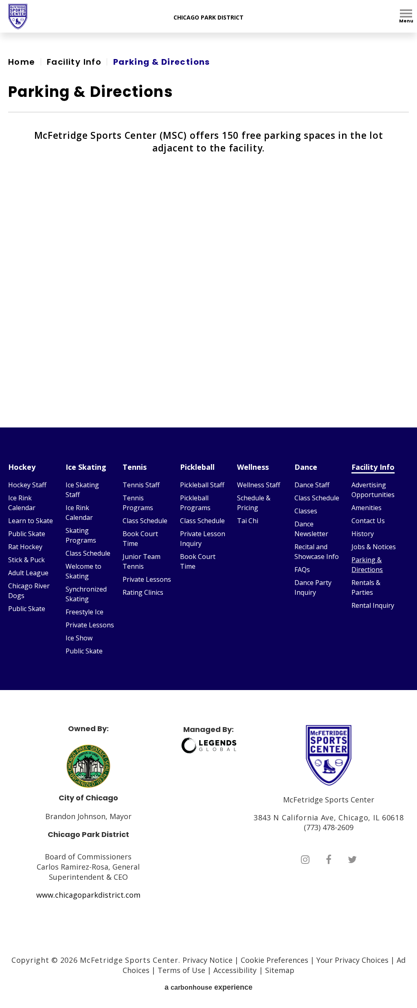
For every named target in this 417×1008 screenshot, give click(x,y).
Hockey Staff (27, 484)
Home (21, 62)
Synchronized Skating (86, 594)
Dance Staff (311, 484)
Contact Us (368, 520)
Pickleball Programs (195, 502)
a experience (208, 987)
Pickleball (197, 467)
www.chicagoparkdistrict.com (88, 895)
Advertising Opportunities (373, 489)
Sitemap (279, 970)
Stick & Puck (26, 559)
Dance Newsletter (311, 528)
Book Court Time (140, 538)
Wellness (253, 467)
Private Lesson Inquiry (202, 538)
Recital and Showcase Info (316, 551)
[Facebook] (328, 859)
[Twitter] (352, 859)
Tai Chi (247, 520)
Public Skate (26, 533)
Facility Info (74, 62)
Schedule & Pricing (253, 502)
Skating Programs (81, 535)
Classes (305, 510)
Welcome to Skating (83, 571)
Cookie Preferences (274, 960)
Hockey (21, 467)
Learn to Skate (30, 520)
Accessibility (235, 970)
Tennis (135, 467)
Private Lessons (90, 624)
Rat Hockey (25, 546)
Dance (305, 467)
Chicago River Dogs (29, 590)
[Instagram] (305, 859)
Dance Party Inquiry (312, 587)
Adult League (28, 572)
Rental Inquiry (372, 605)
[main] (208, 230)
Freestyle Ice (84, 611)
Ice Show (79, 637)
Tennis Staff (141, 484)
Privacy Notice (207, 960)
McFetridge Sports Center (18, 16)
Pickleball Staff (202, 484)
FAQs (302, 569)
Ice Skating (86, 467)
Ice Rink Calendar (21, 502)
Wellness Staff (258, 484)
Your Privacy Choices (352, 960)
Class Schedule (88, 553)
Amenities (366, 507)
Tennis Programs (138, 502)
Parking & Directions (367, 564)
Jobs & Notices (373, 546)
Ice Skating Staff (82, 489)
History (362, 533)
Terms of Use (181, 970)
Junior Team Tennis (141, 561)
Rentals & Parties (365, 587)
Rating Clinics (143, 592)
